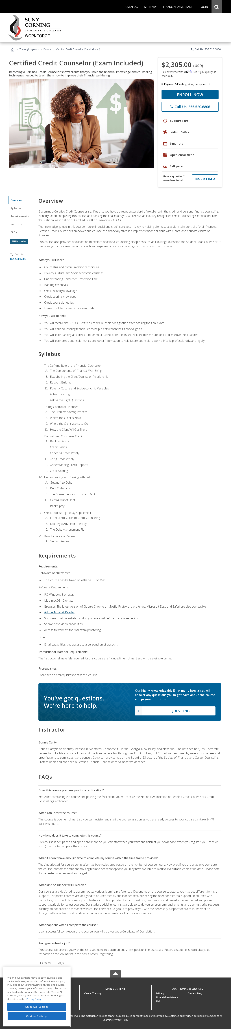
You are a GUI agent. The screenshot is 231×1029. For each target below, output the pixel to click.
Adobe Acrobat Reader (59, 612)
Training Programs (28, 49)
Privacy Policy (121, 1019)
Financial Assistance (167, 997)
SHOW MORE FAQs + (52, 963)
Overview (16, 200)
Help (158, 1001)
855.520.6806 (18, 259)
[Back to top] (115, 988)
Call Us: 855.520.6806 (205, 49)
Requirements (20, 216)
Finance (47, 49)
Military (160, 993)
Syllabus (16, 208)
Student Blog (195, 993)
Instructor (17, 224)
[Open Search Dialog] (217, 6)
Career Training (92, 993)
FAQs (14, 232)
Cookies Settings (36, 1016)
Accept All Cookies (37, 1006)
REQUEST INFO (205, 179)
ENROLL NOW (190, 94)
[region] (37, 997)
